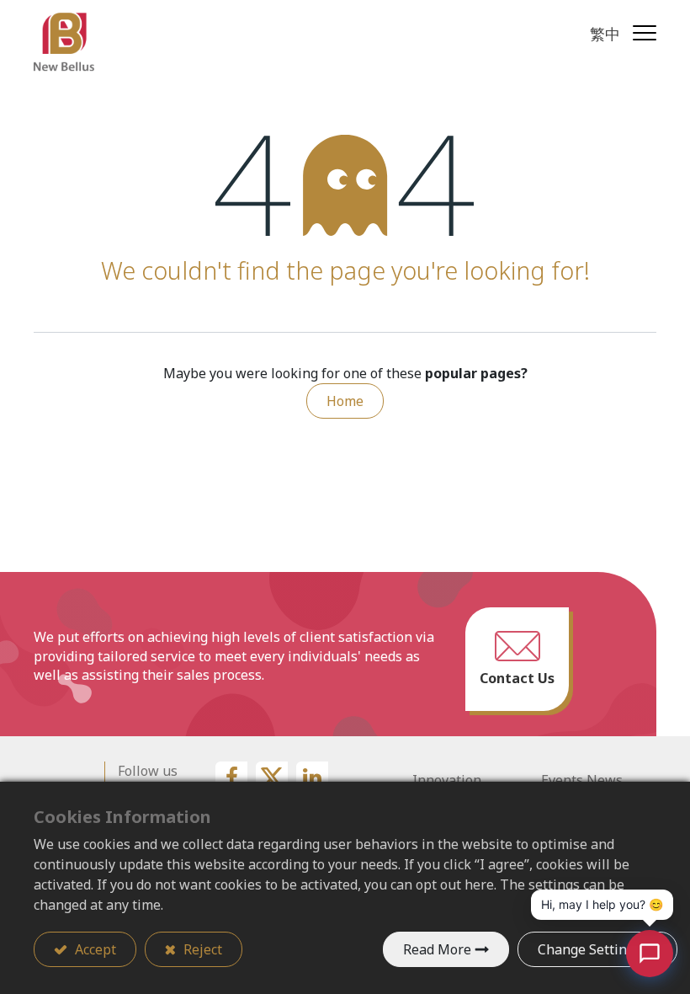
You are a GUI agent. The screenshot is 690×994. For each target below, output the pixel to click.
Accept (94, 949)
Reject (201, 949)
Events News (582, 780)
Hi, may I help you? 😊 (602, 904)
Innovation (446, 780)
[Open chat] (649, 953)
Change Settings (589, 949)
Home (345, 401)
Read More (437, 949)
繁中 (605, 34)
